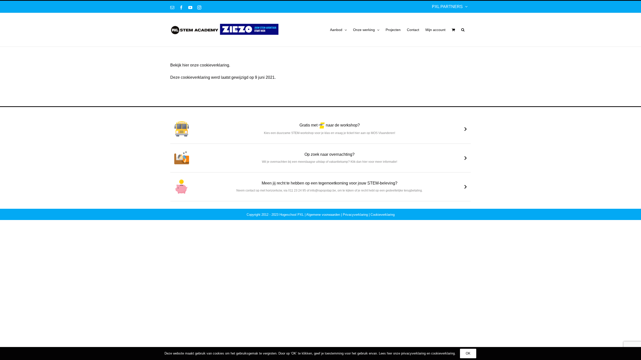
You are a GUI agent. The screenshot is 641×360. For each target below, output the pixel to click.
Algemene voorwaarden (323, 214)
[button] (462, 29)
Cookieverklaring (383, 214)
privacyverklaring (413, 353)
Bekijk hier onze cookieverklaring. (200, 65)
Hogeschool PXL (291, 214)
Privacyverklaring (355, 214)
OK (468, 353)
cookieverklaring (443, 353)
